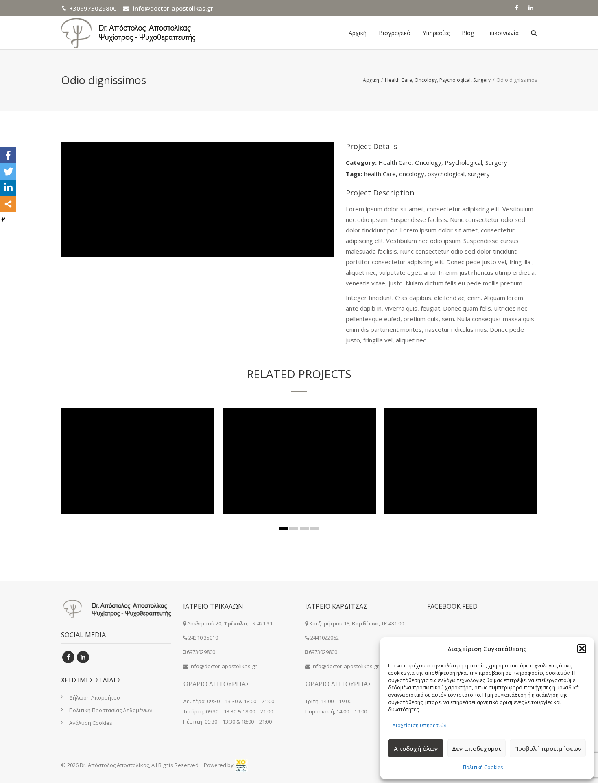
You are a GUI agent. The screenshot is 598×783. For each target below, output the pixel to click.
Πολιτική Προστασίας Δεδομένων (110, 710)
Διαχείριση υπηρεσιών (419, 725)
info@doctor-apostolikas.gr (173, 8)
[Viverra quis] (128, 480)
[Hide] (3, 219)
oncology (411, 174)
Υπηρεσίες (436, 33)
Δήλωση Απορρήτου (94, 697)
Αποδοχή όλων (416, 748)
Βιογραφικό (394, 33)
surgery (479, 174)
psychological (446, 174)
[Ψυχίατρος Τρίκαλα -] (128, 32)
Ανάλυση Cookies (90, 722)
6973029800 (201, 652)
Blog (468, 33)
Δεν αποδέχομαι (476, 748)
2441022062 (324, 637)
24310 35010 (203, 637)
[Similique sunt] (451, 480)
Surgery (496, 162)
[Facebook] (8, 155)
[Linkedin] (8, 188)
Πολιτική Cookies (483, 767)
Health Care (395, 162)
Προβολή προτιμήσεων (547, 748)
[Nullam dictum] (290, 480)
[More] (8, 204)
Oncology (428, 162)
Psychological (463, 162)
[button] (582, 649)
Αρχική (358, 33)
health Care (380, 174)
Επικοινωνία (502, 33)
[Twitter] (8, 171)
